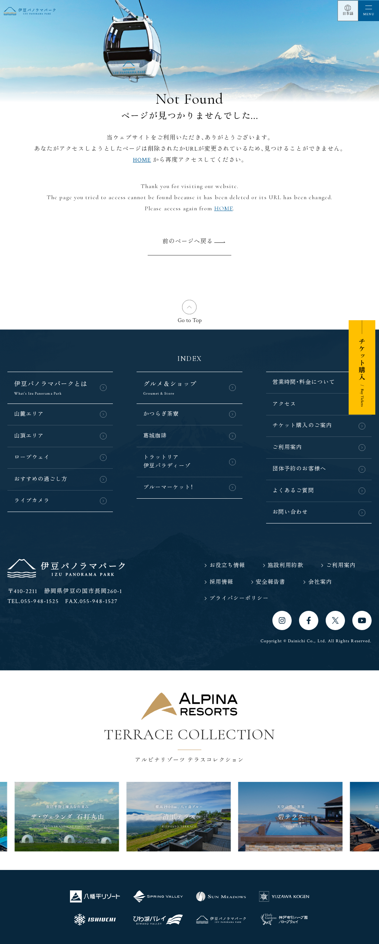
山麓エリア (29, 414)
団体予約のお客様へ (299, 468)
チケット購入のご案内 (302, 425)
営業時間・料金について (303, 382)
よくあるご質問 (293, 490)
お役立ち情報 (227, 565)
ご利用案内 (287, 447)
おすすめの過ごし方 (41, 479)
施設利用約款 (285, 565)
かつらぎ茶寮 (161, 414)
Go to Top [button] (190, 320)
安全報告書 (270, 582)
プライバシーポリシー (239, 598)
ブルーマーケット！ (168, 487)
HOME (142, 160)
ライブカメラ (32, 500)
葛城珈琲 (155, 435)
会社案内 (320, 582)
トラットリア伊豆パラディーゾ (167, 461)
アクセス (284, 404)
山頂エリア (29, 435)
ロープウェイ (32, 457)
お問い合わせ (290, 512)
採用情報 (221, 582)
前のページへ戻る (187, 241)
